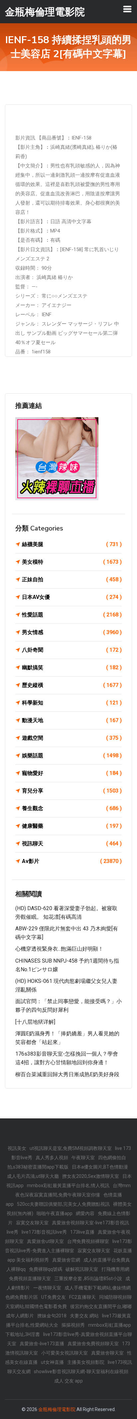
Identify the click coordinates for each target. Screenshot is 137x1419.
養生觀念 (72, 808)
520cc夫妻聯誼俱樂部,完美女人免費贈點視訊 (63, 1204)
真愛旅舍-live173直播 (42, 1343)
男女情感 (72, 632)
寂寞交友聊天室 (32, 1222)
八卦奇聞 (72, 650)
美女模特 (72, 562)
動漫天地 (72, 720)
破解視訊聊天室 (82, 1269)
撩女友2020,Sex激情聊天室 (90, 1176)
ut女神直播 (52, 1362)
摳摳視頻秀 (73, 1325)
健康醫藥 (72, 826)
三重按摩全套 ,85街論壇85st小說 (88, 1278)
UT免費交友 (53, 1297)
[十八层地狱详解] (35, 1022)
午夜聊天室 (83, 1157)
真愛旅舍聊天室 (107, 1353)
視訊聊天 (72, 843)
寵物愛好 (72, 773)
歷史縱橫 (72, 685)
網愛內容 (85, 1213)
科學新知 (72, 703)
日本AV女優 (72, 597)
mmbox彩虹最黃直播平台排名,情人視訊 (68, 1185)
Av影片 (72, 861)
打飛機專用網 (115, 1269)
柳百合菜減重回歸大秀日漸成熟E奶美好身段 (67, 1074)
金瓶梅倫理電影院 (56, 1409)
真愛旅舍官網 (66, 1260)
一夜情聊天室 (47, 1287)
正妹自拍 (72, 579)
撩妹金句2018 (52, 1315)
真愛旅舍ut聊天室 (45, 1241)
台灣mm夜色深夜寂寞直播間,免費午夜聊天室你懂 (73, 1190)
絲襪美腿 (72, 544)
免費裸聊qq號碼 (45, 1269)
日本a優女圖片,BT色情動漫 (100, 1167)
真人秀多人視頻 (52, 1157)
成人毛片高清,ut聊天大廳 (33, 1176)
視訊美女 (17, 1148)
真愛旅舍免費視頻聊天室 (93, 1343)
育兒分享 (72, 791)
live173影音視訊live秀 (44, 1232)
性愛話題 (72, 615)
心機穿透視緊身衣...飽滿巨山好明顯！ (59, 949)
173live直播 (82, 1232)
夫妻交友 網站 (84, 1315)
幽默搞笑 (72, 667)
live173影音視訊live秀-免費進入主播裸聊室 (68, 1246)
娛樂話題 (72, 755)
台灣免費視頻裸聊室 (88, 1241)
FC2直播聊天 (82, 1297)
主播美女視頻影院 (85, 1362)
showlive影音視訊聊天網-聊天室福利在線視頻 (81, 1371)
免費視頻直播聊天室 (30, 1278)
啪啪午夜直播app (54, 1213)
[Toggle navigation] (127, 9)
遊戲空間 (72, 738)
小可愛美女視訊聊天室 (64, 1353)
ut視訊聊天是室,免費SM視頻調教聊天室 (71, 1148)
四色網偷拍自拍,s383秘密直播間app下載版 (66, 1162)
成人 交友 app (68, 1380)
